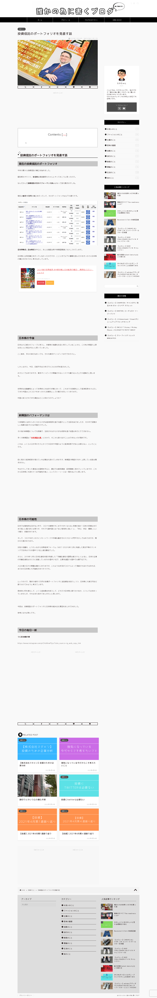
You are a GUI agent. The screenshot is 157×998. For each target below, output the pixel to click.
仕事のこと (122, 140)
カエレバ (47, 278)
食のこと (122, 178)
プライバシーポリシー (25, 995)
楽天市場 (41, 283)
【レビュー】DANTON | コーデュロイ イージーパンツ (122, 312)
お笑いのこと (122, 129)
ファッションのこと (122, 134)
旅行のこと (122, 156)
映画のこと (122, 162)
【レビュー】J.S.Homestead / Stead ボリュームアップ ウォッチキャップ (123, 320)
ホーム (40, 20)
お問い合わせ (117, 20)
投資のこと (22, 29)
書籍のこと (122, 167)
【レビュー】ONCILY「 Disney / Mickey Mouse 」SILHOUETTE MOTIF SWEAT (122, 328)
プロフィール (65, 20)
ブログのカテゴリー (91, 20)
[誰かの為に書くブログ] (78, 16)
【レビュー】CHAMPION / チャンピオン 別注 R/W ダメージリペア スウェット (123, 304)
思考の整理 (122, 145)
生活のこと (122, 172)
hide (64, 135)
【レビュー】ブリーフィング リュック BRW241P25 (121, 336)
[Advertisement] (58, 110)
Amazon (50, 283)
